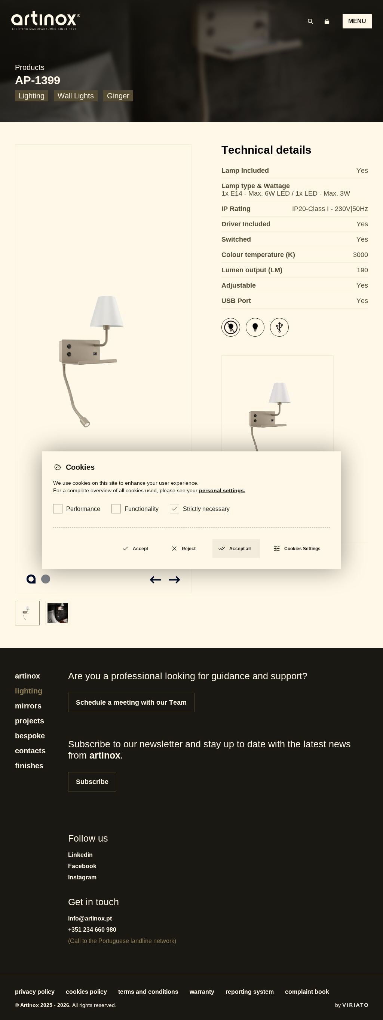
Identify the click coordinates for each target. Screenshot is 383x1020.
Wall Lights (76, 96)
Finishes (29, 766)
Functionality (142, 508)
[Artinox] (45, 21)
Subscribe (92, 781)
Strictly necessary (206, 508)
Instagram (82, 877)
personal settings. (222, 490)
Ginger (118, 96)
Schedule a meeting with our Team (131, 702)
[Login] (327, 21)
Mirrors (28, 706)
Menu (357, 21)
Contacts (30, 751)
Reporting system (250, 992)
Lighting (32, 96)
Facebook (82, 866)
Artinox (27, 676)
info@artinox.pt (90, 918)
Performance (83, 508)
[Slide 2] (45, 579)
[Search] (310, 21)
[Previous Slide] (155, 579)
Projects (29, 721)
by (338, 1005)
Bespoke (30, 736)
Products (30, 67)
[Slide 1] (103, 369)
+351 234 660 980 (92, 929)
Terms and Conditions (148, 992)
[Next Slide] (174, 579)
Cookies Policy (86, 992)
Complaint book (307, 992)
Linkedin (80, 855)
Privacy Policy (35, 992)
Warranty (202, 992)
